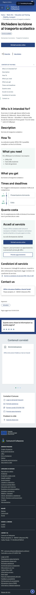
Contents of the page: (8, 65)
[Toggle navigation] (2, 8)
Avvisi (3, 515)
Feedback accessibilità (8, 579)
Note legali (4, 574)
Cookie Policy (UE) (6, 570)
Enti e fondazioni (6, 456)
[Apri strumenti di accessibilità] (32, 591)
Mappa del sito (5, 592)
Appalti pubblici (6, 478)
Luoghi (3, 524)
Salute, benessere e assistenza (10, 495)
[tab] (15, 387)
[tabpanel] (18, 365)
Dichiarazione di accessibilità (10, 581)
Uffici (2, 454)
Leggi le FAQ (5, 557)
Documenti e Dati (6, 462)
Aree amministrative (7, 451)
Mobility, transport (7, 493)
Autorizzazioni (5, 480)
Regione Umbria (7, 2)
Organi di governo (6, 449)
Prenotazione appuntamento (10, 559)
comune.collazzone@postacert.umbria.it (16, 551)
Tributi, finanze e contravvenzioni (11, 498)
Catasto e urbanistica (7, 482)
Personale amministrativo (9, 460)
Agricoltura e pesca (7, 471)
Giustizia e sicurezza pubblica (10, 489)
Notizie (3, 511)
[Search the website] (31, 8)
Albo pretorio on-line (7, 568)
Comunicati (4, 513)
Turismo (3, 500)
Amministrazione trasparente (10, 565)
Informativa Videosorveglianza (10, 585)
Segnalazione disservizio (8, 561)
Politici (3, 458)
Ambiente (4, 473)
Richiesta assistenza (7, 563)
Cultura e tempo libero (8, 484)
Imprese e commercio (7, 491)
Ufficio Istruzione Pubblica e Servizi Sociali (17, 289)
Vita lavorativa (5, 502)
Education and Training (8, 487)
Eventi (3, 526)
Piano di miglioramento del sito (10, 576)
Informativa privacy (7, 572)
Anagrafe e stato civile (8, 476)
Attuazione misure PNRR (9, 583)
